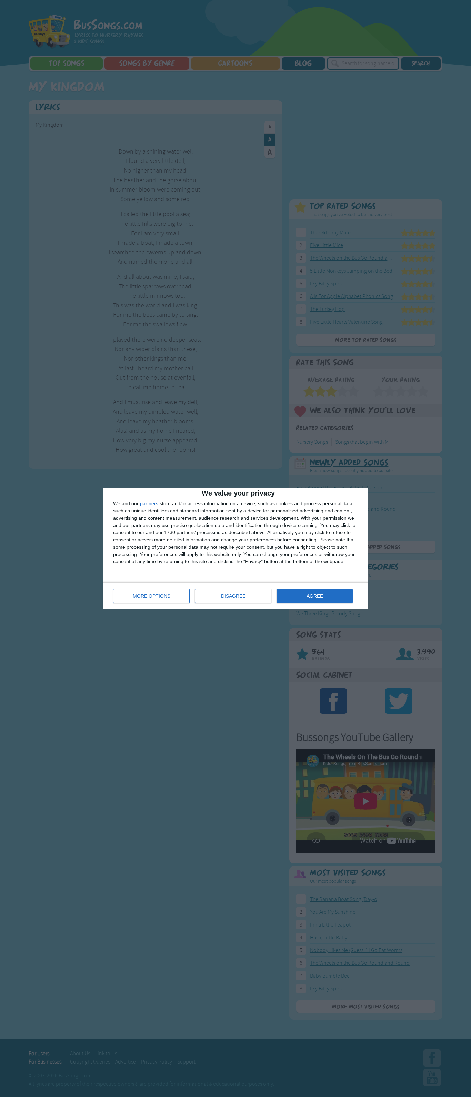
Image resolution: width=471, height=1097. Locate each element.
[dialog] (235, 548)
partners (149, 503)
